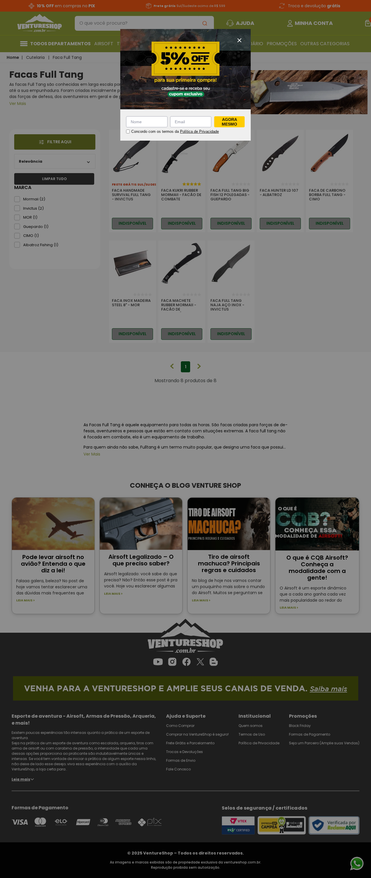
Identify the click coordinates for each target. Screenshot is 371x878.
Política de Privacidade (199, 131)
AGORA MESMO (229, 121)
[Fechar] (239, 40)
